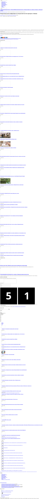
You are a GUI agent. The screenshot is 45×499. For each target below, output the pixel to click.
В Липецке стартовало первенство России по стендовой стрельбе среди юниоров (11, 255)
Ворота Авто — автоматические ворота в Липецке (7, 490)
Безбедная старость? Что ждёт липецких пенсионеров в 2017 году (11, 438)
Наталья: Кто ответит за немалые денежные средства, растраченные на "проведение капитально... (13, 460)
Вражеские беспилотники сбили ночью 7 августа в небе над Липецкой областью (11, 224)
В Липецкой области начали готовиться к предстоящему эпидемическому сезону (11, 78)
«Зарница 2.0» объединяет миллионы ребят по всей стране (8, 47)
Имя (1, 284)
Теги (2, 324)
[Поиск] (0, 8)
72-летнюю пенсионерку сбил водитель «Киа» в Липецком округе (9, 130)
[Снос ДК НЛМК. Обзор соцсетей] (3, 418)
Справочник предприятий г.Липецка (6, 479)
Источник (1, 35)
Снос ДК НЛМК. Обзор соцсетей (6, 419)
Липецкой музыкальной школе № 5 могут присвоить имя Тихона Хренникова (11, 215)
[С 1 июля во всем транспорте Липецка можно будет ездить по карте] (3, 389)
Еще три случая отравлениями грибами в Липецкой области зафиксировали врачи (12, 167)
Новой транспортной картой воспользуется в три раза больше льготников (12, 404)
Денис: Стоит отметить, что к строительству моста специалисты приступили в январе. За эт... (12, 445)
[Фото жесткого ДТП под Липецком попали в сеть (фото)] (3, 413)
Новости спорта (3, 5)
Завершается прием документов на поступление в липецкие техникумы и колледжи (12, 104)
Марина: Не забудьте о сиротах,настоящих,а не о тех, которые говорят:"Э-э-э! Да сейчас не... (12, 470)
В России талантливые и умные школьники (6, 87)
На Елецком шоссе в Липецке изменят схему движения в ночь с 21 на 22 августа (11, 56)
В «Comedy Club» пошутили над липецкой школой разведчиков (11, 435)
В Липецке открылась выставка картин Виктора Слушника (9, 204)
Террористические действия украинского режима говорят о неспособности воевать (12, 252)
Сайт (0, 286)
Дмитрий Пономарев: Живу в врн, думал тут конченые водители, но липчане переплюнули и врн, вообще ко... (14, 442)
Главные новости (3, 474)
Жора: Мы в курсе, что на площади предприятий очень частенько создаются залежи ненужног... (12, 465)
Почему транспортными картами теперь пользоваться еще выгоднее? (12, 409)
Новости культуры (4, 478)
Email (1, 285)
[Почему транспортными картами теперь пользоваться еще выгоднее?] (3, 408)
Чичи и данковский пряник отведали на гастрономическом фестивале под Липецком (10, 38)
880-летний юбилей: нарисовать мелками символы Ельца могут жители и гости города (12, 156)
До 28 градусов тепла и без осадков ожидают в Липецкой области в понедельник (11, 184)
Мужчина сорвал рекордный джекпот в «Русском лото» (10, 399)
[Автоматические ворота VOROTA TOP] (2, 493)
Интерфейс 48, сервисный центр (5, 495)
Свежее (2, 322)
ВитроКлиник (3, 496)
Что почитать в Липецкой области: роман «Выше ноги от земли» (9, 193)
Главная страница (4, 1)
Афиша (2, 6)
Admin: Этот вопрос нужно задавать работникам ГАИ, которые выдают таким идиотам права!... (12, 455)
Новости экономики (4, 476)
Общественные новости (4, 2)
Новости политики (4, 3)
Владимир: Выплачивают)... (5, 447)
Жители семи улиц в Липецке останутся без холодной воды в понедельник (13, 265)
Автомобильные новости (4, 4)
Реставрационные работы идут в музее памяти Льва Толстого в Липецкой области (12, 76)
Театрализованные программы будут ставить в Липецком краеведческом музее (14, 274)
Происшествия (3, 475)
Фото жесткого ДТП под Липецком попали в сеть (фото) (10, 414)
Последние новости (4, 482)
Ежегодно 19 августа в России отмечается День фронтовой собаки (9, 73)
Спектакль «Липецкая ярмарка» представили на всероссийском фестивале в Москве (12, 235)
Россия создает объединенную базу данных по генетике (8, 147)
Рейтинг (2, 323)
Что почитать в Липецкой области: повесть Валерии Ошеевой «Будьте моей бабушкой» (12, 113)
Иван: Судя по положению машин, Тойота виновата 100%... (8, 450)
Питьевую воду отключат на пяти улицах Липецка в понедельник (11, 359)
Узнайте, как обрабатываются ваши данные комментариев (18, 306)
